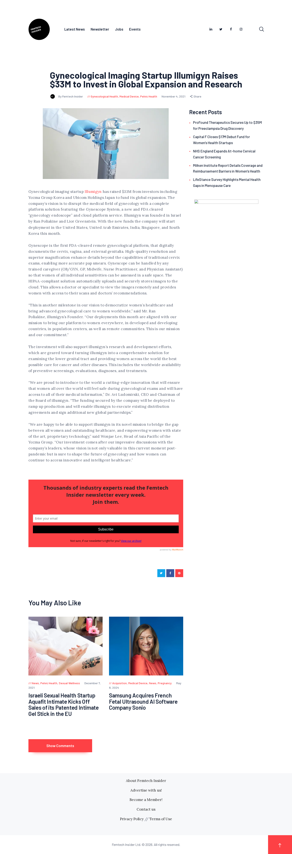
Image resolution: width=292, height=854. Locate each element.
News (35, 683)
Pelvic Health (148, 96)
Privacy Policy (132, 819)
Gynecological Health (104, 96)
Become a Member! (146, 799)
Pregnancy (165, 683)
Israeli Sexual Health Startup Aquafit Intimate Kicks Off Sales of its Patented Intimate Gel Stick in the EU (63, 704)
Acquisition (119, 683)
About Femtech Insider (146, 780)
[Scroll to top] (280, 844)
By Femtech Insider (71, 96)
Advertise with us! (146, 790)
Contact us (146, 809)
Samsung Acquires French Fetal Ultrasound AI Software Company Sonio (143, 701)
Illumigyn (93, 191)
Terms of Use (160, 819)
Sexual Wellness (69, 683)
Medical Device (129, 96)
